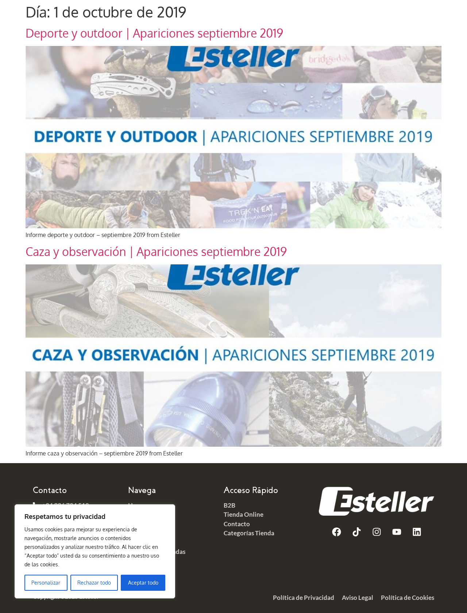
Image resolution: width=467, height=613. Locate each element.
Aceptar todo (143, 582)
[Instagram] (376, 532)
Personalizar (45, 582)
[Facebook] (336, 532)
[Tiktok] (356, 532)
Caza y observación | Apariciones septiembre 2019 (156, 251)
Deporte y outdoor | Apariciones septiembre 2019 (154, 33)
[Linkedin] (417, 532)
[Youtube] (396, 532)
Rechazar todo (94, 582)
